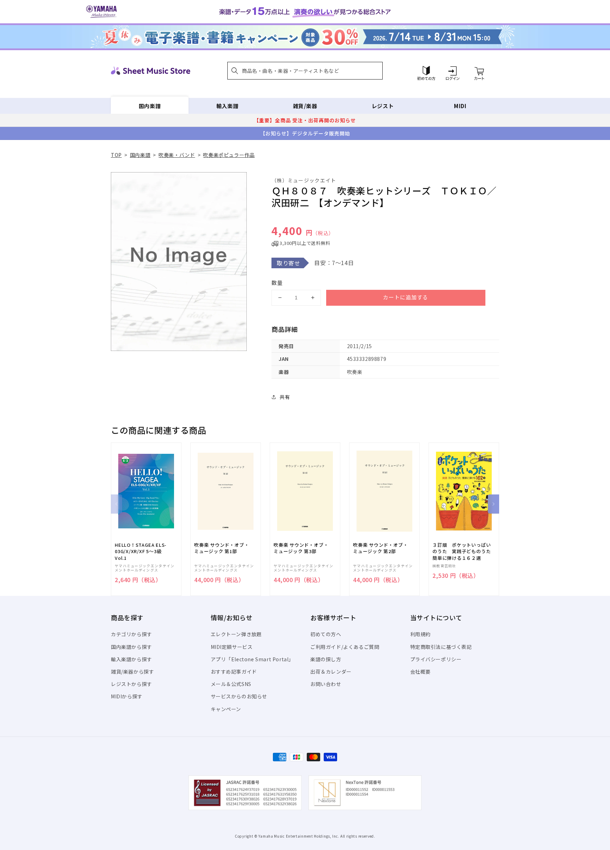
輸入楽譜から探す (131, 659)
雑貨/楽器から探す (132, 671)
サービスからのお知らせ (239, 696)
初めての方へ (325, 634)
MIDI (460, 106)
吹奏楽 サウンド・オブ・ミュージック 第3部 (301, 548)
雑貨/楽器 (305, 106)
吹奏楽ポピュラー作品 (229, 154)
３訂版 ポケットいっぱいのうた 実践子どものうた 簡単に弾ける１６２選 (463, 551)
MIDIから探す (127, 696)
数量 (277, 282)
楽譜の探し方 (325, 659)
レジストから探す (131, 683)
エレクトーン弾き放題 (236, 634)
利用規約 (420, 634)
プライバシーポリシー (436, 659)
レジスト (383, 106)
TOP (116, 154)
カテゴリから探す (131, 634)
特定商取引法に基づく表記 (441, 646)
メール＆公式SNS (231, 683)
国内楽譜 (150, 106)
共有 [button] (285, 396)
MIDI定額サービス (232, 646)
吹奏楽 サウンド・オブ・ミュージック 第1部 (221, 548)
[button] (305, 71)
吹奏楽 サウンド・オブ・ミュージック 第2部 (380, 548)
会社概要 (420, 671)
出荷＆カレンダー (331, 671)
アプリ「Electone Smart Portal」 (252, 659)
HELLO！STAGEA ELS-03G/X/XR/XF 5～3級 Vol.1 (141, 551)
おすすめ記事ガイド (234, 671)
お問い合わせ (325, 683)
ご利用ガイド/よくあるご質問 (344, 646)
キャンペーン (226, 709)
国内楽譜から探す (131, 646)
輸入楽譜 (227, 106)
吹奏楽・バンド (177, 154)
